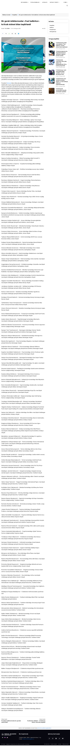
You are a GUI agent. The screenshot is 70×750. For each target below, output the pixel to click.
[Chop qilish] (15, 33)
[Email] (12, 33)
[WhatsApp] (9, 33)
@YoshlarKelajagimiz (44, 728)
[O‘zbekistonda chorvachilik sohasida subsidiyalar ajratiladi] (51, 91)
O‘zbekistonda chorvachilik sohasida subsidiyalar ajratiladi (61, 90)
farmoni (9, 83)
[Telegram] (18, 33)
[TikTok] (59, 738)
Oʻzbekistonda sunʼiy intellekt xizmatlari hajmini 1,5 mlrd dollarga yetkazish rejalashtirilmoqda (62, 81)
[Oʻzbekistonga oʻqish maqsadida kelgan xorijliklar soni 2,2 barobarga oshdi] (51, 72)
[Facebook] (2, 33)
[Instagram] (52, 738)
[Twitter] (6, 33)
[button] (67, 5)
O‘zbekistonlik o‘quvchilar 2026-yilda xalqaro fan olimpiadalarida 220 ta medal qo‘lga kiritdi (61, 62)
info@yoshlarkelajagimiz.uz (28, 739)
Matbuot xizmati (6, 14)
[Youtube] (62, 738)
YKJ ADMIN (7, 28)
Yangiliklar (14, 14)
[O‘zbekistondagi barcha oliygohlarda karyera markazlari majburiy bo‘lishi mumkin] (51, 53)
